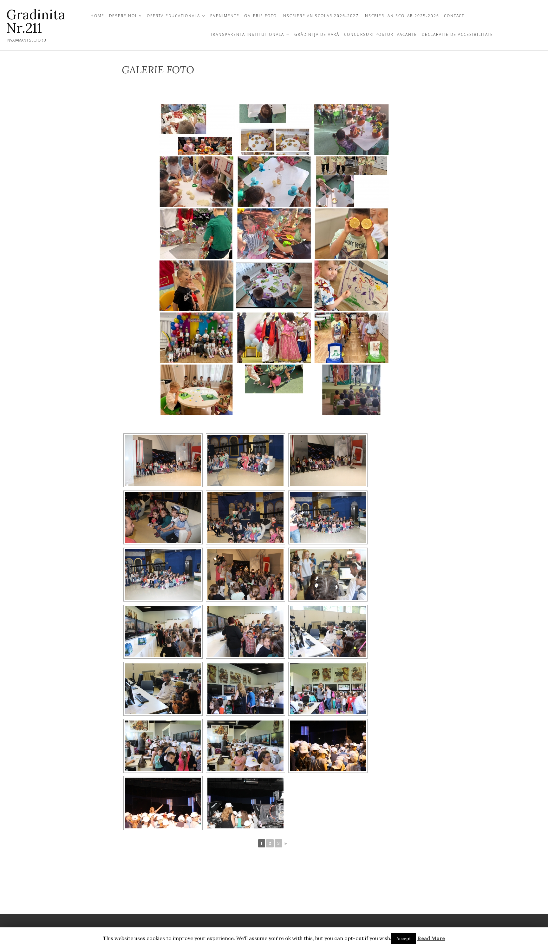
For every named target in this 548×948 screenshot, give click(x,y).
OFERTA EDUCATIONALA (173, 15)
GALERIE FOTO (260, 15)
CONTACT (454, 15)
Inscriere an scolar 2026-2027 (320, 15)
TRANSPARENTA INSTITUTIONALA (247, 34)
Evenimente (224, 15)
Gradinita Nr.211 (35, 21)
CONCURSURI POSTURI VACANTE (380, 34)
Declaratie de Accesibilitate (457, 34)
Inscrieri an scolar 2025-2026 (401, 15)
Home (97, 15)
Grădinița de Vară (316, 34)
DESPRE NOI (123, 15)
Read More (431, 938)
